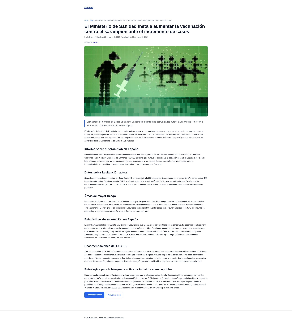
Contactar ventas (94, 295)
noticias (95, 42)
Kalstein (88, 7)
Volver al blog (114, 295)
